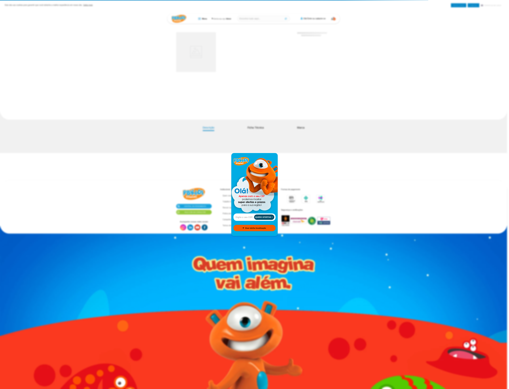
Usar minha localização (255, 228)
